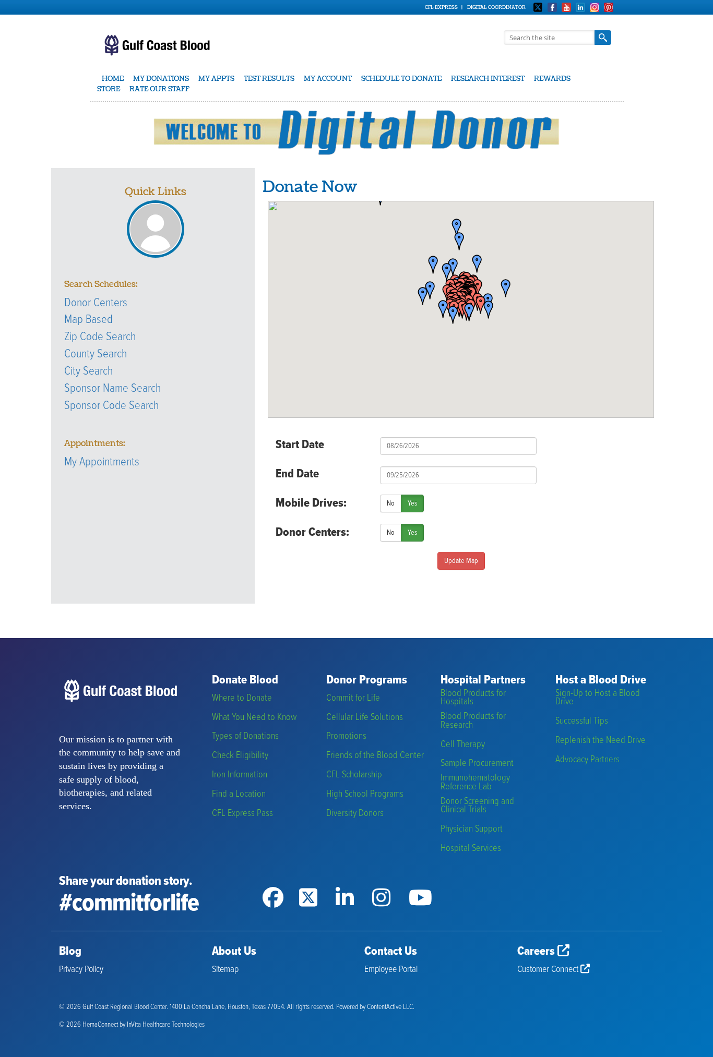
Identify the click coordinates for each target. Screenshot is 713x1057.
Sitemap (225, 970)
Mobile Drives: (311, 503)
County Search (95, 354)
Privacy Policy (81, 970)
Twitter (538, 7)
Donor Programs (366, 681)
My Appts (216, 78)
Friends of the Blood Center (375, 755)
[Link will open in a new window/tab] (281, 884)
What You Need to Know (254, 717)
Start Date (300, 445)
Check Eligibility (240, 755)
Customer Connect (548, 970)
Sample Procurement (477, 763)
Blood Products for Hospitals (473, 697)
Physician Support (472, 829)
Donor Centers (95, 303)
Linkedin (580, 7)
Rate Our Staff (159, 89)
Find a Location (239, 794)
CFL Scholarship (354, 775)
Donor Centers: (312, 532)
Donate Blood (245, 681)
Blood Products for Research (473, 720)
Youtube (566, 7)
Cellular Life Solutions (364, 717)
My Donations (161, 78)
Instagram (594, 7)
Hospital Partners (483, 681)
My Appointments (101, 462)
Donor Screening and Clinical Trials (477, 805)
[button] (502, 289)
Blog (70, 951)
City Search (88, 371)
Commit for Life (353, 698)
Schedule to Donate (401, 78)
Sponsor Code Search (111, 406)
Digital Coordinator (496, 7)
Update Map (461, 561)
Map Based (88, 320)
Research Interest (488, 78)
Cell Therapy (463, 744)
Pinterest (608, 7)
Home (113, 78)
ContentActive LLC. (390, 1007)
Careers (537, 951)
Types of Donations (245, 736)
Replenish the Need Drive (600, 740)
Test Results (269, 78)
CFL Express (441, 7)
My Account (328, 78)
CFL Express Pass (242, 813)
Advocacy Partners (587, 759)
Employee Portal (391, 970)
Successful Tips (581, 721)
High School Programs (364, 794)
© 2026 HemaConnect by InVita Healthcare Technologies (132, 1024)
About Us (234, 951)
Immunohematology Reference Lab (475, 782)
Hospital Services (471, 848)
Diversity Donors (355, 813)
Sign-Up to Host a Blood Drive (597, 697)
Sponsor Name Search (112, 389)
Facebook (552, 7)
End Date (297, 474)
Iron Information (239, 775)
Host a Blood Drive (600, 681)
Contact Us (390, 951)
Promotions (346, 736)
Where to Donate (242, 698)
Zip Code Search (100, 337)
